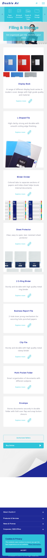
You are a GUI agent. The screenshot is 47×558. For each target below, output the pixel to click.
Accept (23, 550)
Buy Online (10, 445)
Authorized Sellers (23, 438)
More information (35, 544)
